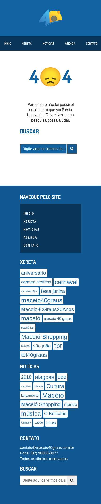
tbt (58, 346)
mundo (70, 404)
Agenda (70, 43)
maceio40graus (41, 300)
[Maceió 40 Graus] (50, 17)
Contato (91, 43)
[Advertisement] (50, 498)
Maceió (53, 395)
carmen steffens (36, 282)
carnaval (66, 282)
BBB (62, 377)
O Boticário (55, 413)
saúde (39, 422)
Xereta (26, 43)
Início (7, 43)
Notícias (48, 43)
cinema (39, 386)
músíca (31, 413)
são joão (42, 345)
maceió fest (27, 327)
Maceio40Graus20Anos (47, 309)
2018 (26, 377)
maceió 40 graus (58, 318)
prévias (25, 345)
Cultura (55, 386)
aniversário (33, 273)
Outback (26, 422)
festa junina (53, 291)
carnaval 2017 (29, 291)
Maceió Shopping (44, 336)
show (51, 422)
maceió (30, 318)
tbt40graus (34, 355)
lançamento (30, 395)
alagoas (44, 377)
